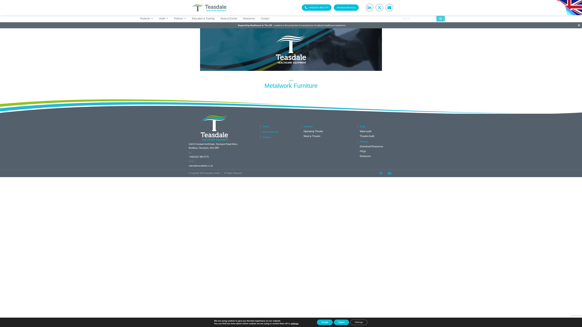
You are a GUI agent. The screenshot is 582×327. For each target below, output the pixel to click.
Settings (359, 322)
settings (294, 323)
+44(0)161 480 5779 (318, 7)
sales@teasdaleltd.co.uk (201, 165)
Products (145, 18)
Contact (265, 18)
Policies (178, 18)
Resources (249, 18)
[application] (291, 49)
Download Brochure (346, 7)
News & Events (229, 18)
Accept (324, 322)
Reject (341, 322)
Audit (162, 18)
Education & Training (203, 18)
